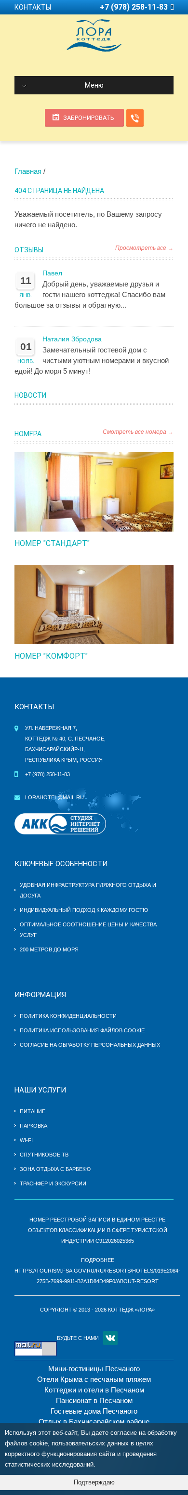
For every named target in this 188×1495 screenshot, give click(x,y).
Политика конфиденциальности (68, 1016)
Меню (94, 85)
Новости (30, 395)
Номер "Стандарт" (52, 543)
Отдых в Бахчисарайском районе (94, 1421)
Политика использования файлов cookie (82, 1030)
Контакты (32, 7)
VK (110, 1338)
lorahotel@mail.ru (54, 797)
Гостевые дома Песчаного (94, 1411)
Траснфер (34, 1183)
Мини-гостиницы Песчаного (94, 1369)
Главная (27, 171)
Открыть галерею (104, 492)
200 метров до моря (49, 949)
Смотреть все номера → (138, 432)
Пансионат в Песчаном (94, 1400)
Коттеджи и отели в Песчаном (94, 1390)
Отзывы (28, 250)
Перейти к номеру (84, 492)
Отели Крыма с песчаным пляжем (94, 1379)
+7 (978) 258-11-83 (47, 774)
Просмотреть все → (144, 248)
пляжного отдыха (123, 885)
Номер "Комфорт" (51, 656)
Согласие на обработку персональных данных (90, 1045)
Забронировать (88, 117)
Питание (32, 1111)
